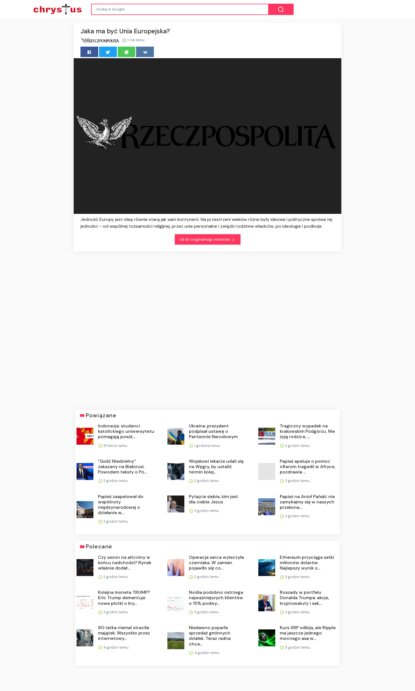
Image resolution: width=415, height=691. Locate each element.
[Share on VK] (145, 52)
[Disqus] (207, 326)
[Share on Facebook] (89, 52)
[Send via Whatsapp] (127, 52)
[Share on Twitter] (108, 52)
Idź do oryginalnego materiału (205, 239)
